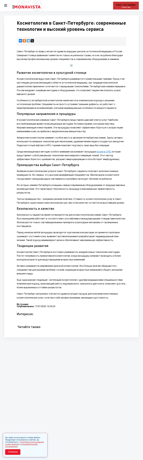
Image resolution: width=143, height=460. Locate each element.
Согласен (13, 452)
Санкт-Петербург (126, 4)
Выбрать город (126, 7)
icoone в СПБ (104, 152)
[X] (32, 40)
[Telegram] (28, 40)
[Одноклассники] (24, 40)
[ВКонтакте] (20, 40)
